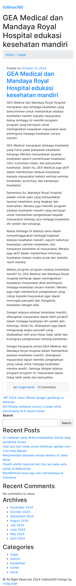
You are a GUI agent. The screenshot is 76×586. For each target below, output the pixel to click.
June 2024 (17, 529)
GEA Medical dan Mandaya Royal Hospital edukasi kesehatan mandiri (32, 84)
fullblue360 (13, 7)
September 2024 (22, 516)
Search (8, 415)
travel (14, 572)
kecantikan (17, 563)
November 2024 (21, 507)
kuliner (14, 567)
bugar (14, 554)
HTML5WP (10, 584)
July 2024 (17, 525)
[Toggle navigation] (70, 7)
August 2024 (19, 520)
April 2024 (17, 538)
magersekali (26, 387)
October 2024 (20, 512)
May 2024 (17, 534)
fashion (15, 559)
